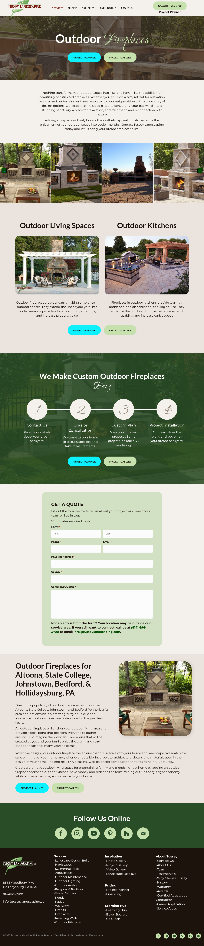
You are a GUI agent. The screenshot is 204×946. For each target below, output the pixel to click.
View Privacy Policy (64, 935)
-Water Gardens (65, 893)
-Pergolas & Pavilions (68, 889)
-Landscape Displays (120, 874)
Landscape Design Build (72, 860)
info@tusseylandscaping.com (97, 632)
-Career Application (170, 904)
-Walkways (61, 906)
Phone (56, 541)
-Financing (113, 894)
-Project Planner (117, 890)
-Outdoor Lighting (67, 881)
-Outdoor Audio (65, 885)
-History (162, 882)
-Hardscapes (63, 864)
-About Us (163, 865)
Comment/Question (64, 586)
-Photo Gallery (115, 861)
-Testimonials (166, 874)
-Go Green (112, 919)
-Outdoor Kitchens (67, 922)
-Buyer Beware (116, 914)
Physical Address (62, 556)
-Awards (162, 891)
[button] (84, 57)
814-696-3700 (13, 894)
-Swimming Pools (66, 868)
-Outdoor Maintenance (70, 877)
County (56, 572)
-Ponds (59, 897)
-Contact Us (165, 861)
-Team (160, 869)
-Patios (59, 901)
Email (107, 541)
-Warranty (163, 887)
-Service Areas (166, 908)
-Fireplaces (61, 914)
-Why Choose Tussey (171, 878)
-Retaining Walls (65, 918)
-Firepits (60, 910)
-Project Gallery (116, 865)
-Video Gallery (115, 869)
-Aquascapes (63, 873)
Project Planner (170, 12)
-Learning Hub (116, 910)
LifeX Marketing (96, 935)
